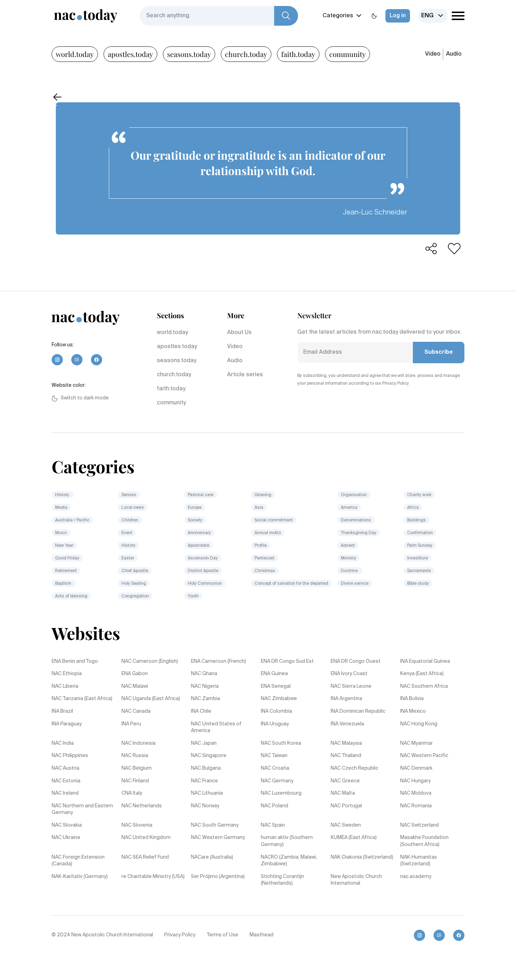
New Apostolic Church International (356, 880)
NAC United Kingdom (146, 837)
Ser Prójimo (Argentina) (218, 876)
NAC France (204, 780)
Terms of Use (222, 934)
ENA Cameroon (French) (218, 661)
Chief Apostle (134, 571)
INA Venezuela (347, 724)
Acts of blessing (71, 596)
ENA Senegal (276, 686)
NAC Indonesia (138, 743)
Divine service (355, 584)
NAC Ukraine (66, 837)
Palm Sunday (419, 546)
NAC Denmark (416, 768)
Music (61, 533)
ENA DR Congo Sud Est (287, 661)
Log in (398, 16)
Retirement (66, 571)
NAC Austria (65, 768)
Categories (338, 16)
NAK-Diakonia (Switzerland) (362, 857)
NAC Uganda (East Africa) (150, 698)
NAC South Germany (215, 825)
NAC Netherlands (141, 805)
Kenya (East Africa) (422, 673)
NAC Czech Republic (354, 768)
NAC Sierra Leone (351, 686)
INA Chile (201, 711)
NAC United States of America (216, 727)
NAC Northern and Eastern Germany (82, 809)
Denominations (356, 520)
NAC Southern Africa (424, 686)
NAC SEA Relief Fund (145, 857)
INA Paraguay (67, 724)
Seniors (128, 495)
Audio (454, 54)
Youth (193, 596)
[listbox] (433, 16)
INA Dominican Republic (358, 711)
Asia (258, 508)
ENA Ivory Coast (349, 673)
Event (126, 533)
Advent (348, 546)
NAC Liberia (65, 686)
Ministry (348, 558)
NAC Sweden (346, 825)
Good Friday (67, 558)
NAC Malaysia (346, 743)
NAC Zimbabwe (279, 698)
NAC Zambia (205, 698)
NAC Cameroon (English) (149, 661)
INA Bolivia (412, 698)
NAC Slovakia (67, 825)
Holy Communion (205, 584)
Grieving (262, 495)
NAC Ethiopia (67, 673)
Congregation (135, 596)
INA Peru (131, 724)
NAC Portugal (346, 805)
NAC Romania (416, 805)
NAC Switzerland (419, 825)
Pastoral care (200, 495)
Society (195, 520)
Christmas (264, 571)
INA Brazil (62, 711)
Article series (245, 375)
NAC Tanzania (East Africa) (82, 698)
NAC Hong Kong (418, 724)
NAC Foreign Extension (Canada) (78, 861)
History (62, 495)
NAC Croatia (275, 768)
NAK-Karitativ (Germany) (80, 876)
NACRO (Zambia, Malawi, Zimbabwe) (289, 861)
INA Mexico (413, 711)
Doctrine (350, 571)
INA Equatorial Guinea (425, 661)
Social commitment (273, 520)
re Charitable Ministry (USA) (153, 876)
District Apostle (203, 571)
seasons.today (189, 54)
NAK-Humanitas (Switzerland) (418, 861)
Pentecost (264, 558)
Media (61, 508)
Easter (127, 558)
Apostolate (198, 546)
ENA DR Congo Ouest (356, 661)
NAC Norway (205, 805)
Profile (260, 546)
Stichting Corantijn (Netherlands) (282, 880)
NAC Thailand (346, 755)
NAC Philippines (70, 755)
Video (433, 54)
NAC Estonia (66, 780)
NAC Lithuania (207, 793)
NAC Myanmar (416, 743)
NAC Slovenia (136, 825)
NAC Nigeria (205, 686)
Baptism (63, 584)
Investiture (417, 558)
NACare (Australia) (212, 857)
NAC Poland (274, 805)
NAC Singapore (208, 755)
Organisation (354, 495)
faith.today (298, 54)
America (349, 508)
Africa (413, 508)
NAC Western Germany (218, 837)
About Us (239, 332)
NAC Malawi (134, 686)
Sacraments (419, 571)
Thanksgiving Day (358, 533)
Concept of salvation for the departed (291, 584)
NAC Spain (273, 825)
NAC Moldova (415, 793)
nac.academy (415, 876)
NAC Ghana (204, 673)
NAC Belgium (136, 768)
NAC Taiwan (274, 755)
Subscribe (438, 352)
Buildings (416, 520)
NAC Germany (277, 780)
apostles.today (130, 54)
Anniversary (199, 533)
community (347, 54)
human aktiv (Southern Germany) (287, 841)
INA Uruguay (275, 724)
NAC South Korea (281, 743)
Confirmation (420, 533)
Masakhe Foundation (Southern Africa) (424, 841)
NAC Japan (204, 743)
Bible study (418, 584)
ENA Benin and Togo (75, 661)
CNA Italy (131, 793)
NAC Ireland (65, 793)
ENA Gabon (134, 673)
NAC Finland (135, 780)
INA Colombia (276, 711)
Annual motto (267, 533)
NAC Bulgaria (206, 768)
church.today (246, 54)
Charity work (419, 495)
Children (129, 520)
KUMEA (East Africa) (354, 837)
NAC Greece (345, 780)
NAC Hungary (415, 780)
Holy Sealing (133, 584)
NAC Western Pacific (424, 755)
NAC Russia (134, 755)
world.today (75, 54)
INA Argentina (346, 698)
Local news (132, 508)
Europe (194, 508)
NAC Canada (136, 711)
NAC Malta (343, 793)
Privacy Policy (180, 934)
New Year (64, 546)
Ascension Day (203, 558)
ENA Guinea (274, 673)
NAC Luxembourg (281, 793)
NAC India (63, 743)
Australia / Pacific (72, 520)
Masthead (261, 934)
